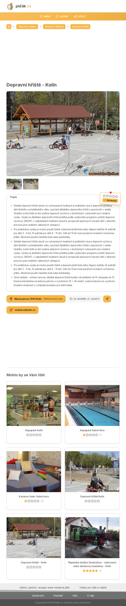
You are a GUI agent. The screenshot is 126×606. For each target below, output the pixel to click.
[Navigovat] (107, 298)
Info (75, 595)
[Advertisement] (63, 55)
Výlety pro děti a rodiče (92, 587)
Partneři (58, 595)
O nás (90, 595)
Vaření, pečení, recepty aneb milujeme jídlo (45, 587)
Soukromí (38, 595)
